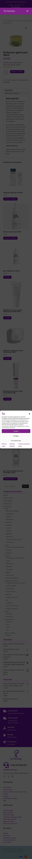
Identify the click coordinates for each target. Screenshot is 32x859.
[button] (29, 414)
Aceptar (16, 431)
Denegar (16, 436)
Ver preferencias (16, 440)
